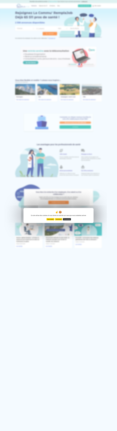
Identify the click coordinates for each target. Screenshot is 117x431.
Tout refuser (58, 219)
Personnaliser (67, 219)
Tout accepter (50, 219)
